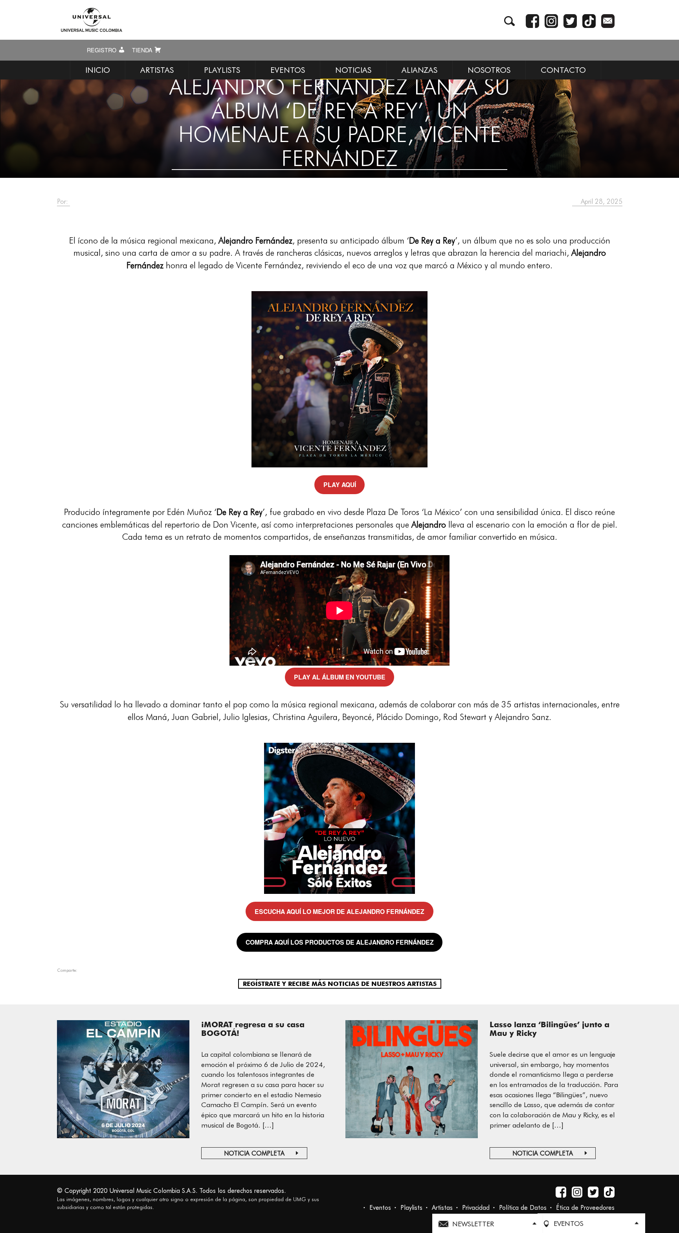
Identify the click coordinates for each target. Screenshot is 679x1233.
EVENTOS (287, 70)
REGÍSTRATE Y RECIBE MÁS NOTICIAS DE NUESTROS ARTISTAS (340, 984)
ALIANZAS (419, 70)
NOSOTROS (489, 70)
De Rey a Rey (432, 240)
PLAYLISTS (222, 70)
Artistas (442, 1207)
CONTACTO (563, 70)
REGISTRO (102, 50)
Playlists (411, 1207)
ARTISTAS (157, 70)
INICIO (97, 70)
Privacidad (476, 1207)
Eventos (380, 1207)
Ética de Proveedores (585, 1207)
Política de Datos (523, 1207)
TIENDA (143, 50)
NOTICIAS (353, 70)
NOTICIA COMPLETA (254, 1153)
